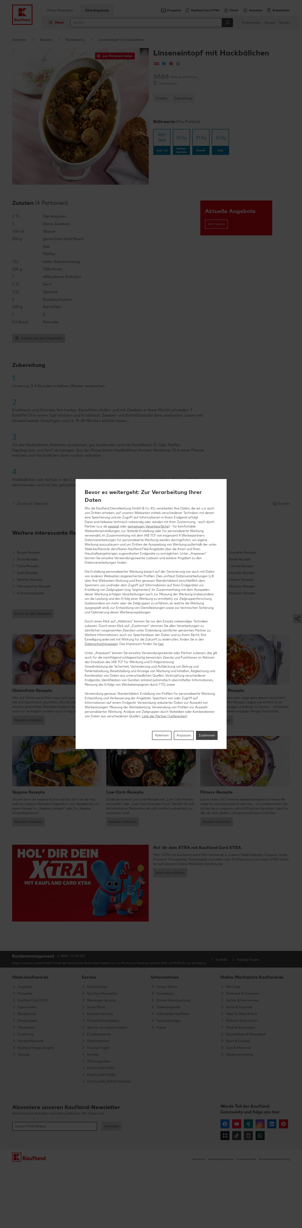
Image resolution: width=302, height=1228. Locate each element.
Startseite (19, 40)
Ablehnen (162, 735)
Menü (59, 22)
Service (89, 977)
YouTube (236, 1123)
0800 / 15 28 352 (73, 956)
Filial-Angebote (97, 10)
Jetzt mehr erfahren (170, 873)
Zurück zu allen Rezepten (32, 614)
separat (113, 526)
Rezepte (46, 40)
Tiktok (236, 1135)
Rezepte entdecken (28, 720)
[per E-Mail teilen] (156, 63)
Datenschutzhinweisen (101, 644)
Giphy (248, 1135)
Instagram (260, 1123)
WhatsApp (260, 1135)
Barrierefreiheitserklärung (274, 1159)
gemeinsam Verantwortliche (148, 526)
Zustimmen (206, 735)
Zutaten (161, 98)
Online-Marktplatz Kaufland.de (252, 977)
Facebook (224, 1123)
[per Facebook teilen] (163, 63)
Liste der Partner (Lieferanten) (164, 716)
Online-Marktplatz (59, 10)
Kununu (224, 1135)
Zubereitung (183, 98)
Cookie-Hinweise (246, 1159)
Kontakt (284, 22)
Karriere (270, 22)
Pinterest (283, 1123)
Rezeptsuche (75, 40)
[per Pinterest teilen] (171, 63)
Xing (248, 1123)
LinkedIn (271, 1123)
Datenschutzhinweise (220, 1159)
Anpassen (183, 735)
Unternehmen (251, 22)
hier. (161, 644)
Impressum (199, 1159)
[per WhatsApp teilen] (178, 63)
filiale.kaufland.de (30, 977)
